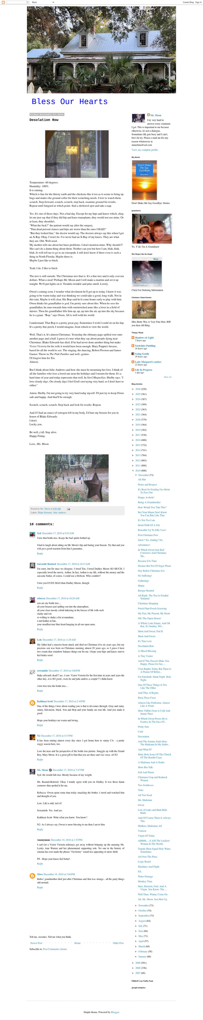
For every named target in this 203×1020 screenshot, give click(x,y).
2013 (138, 455)
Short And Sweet (146, 636)
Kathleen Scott (45, 701)
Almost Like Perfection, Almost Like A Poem (154, 704)
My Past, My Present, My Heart (154, 613)
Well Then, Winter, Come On (152, 894)
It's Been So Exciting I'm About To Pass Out (154, 491)
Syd (39, 533)
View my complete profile (145, 149)
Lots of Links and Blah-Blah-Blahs (152, 811)
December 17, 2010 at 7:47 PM (68, 769)
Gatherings (143, 580)
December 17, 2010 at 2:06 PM (64, 670)
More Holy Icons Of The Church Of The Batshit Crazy (154, 756)
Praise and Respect (147, 484)
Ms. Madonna (145, 800)
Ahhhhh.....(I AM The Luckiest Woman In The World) (154, 842)
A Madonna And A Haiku (151, 762)
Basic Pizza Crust (147, 697)
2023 (138, 404)
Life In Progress (143, 369)
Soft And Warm (146, 772)
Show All (167, 377)
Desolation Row (146, 646)
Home (77, 943)
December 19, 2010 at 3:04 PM (59, 874)
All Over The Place (147, 856)
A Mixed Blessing (147, 650)
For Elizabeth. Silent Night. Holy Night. (154, 678)
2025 (138, 394)
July (140, 925)
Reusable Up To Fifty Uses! (152, 530)
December (143, 475)
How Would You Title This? (152, 507)
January (142, 956)
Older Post (118, 943)
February (143, 951)
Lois (39, 639)
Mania (141, 585)
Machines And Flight (148, 866)
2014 (138, 450)
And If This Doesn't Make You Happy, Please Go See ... (153, 662)
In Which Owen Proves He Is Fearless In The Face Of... (152, 720)
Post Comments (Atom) (55, 949)
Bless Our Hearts (70, 101)
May (141, 936)
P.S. (140, 871)
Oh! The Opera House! (149, 618)
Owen (141, 805)
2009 (138, 962)
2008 (138, 967)
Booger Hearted (146, 590)
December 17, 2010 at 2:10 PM (69, 701)
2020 (138, 419)
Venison (142, 830)
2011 (138, 465)
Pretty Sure (143, 726)
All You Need (145, 795)
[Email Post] (68, 508)
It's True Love (145, 641)
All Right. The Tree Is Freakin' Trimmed (153, 597)
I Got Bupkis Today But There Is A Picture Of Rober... (154, 670)
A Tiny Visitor (145, 656)
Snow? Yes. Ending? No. (150, 540)
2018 (138, 429)
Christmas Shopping (148, 603)
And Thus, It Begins (148, 692)
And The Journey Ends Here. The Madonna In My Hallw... (154, 743)
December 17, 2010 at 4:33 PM (56, 735)
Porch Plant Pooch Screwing (152, 608)
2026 (138, 389)
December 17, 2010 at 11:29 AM (59, 639)
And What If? (145, 749)
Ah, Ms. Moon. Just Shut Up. (153, 899)
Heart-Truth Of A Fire (149, 525)
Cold (140, 731)
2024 (138, 399)
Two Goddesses (146, 785)
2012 (138, 460)
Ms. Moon (42, 770)
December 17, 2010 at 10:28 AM (62, 598)
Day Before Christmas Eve (151, 570)
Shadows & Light (144, 337)
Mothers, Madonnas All (150, 825)
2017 (138, 434)
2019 (138, 424)
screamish (42, 670)
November (143, 905)
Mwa (40, 874)
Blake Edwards (45, 512)
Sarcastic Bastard (46, 564)
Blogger (115, 1012)
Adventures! (144, 544)
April (141, 941)
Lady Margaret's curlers (148, 362)
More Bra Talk (145, 767)
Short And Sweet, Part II (150, 631)
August (142, 920)
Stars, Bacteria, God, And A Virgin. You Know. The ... (152, 887)
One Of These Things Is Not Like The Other (152, 686)
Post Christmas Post (148, 535)
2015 (138, 445)
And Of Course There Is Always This (154, 819)
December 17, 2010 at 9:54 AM (58, 533)
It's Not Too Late (146, 520)
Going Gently (142, 353)
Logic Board (144, 861)
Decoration (143, 736)
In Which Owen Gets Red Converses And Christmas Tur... (152, 552)
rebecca (41, 598)
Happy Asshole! (146, 497)
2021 (138, 414)
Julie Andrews (59, 512)
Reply (40, 553)
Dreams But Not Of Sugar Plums (154, 565)
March (142, 946)
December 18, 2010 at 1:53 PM (66, 839)
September (144, 915)
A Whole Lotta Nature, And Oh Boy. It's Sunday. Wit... (154, 624)
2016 (138, 440)
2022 (138, 409)
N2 (38, 735)
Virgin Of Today (146, 835)
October (142, 910)
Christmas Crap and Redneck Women (152, 778)
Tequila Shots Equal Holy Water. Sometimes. (154, 850)
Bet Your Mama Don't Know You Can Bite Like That (152, 513)
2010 (138, 470)
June (141, 931)
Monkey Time (145, 881)
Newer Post (36, 943)
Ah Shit (142, 479)
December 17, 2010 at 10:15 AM (73, 563)
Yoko (140, 790)
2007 (138, 973)
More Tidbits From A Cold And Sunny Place (154, 712)
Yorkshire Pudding (145, 345)
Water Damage (145, 876)
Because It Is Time (147, 560)
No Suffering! (145, 575)
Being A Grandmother (149, 502)
